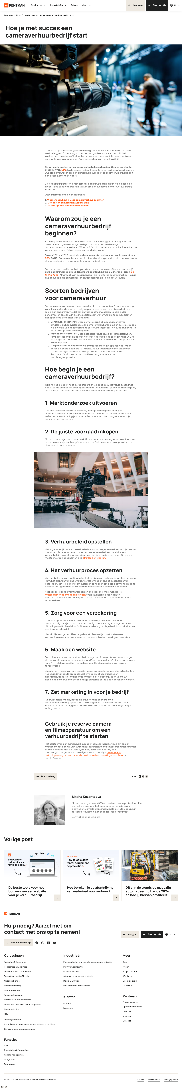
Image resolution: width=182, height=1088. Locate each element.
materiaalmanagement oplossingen (65, 594)
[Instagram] (42, 942)
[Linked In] (48, 942)
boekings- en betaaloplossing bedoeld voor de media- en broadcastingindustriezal (84, 754)
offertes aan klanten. (94, 557)
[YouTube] (54, 942)
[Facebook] (36, 942)
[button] (38, 5)
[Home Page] (14, 5)
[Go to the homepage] (12, 913)
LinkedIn (95, 816)
